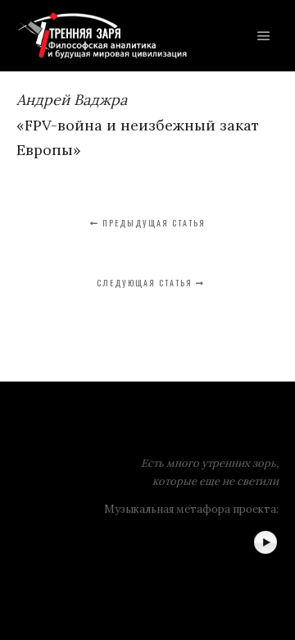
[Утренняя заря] (102, 35)
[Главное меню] (264, 36)
